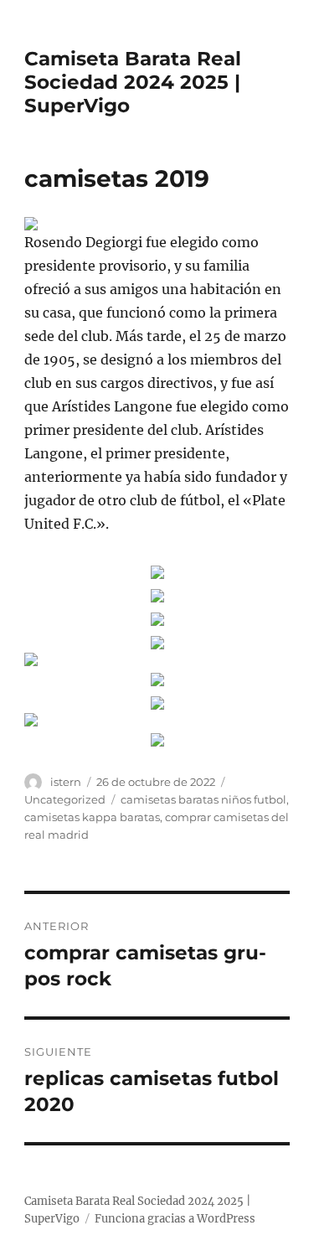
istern (65, 781)
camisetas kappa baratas (92, 817)
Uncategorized (65, 799)
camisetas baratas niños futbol (203, 799)
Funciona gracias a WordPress (175, 1219)
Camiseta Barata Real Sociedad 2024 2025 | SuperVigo (132, 82)
